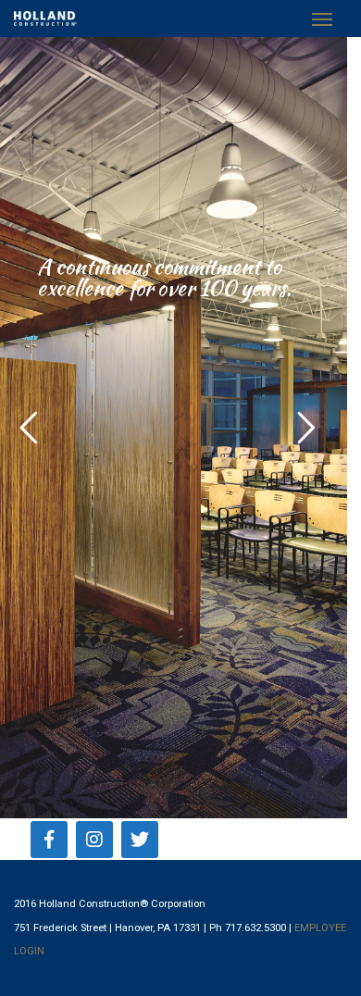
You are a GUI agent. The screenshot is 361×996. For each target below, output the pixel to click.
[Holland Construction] (45, 18)
